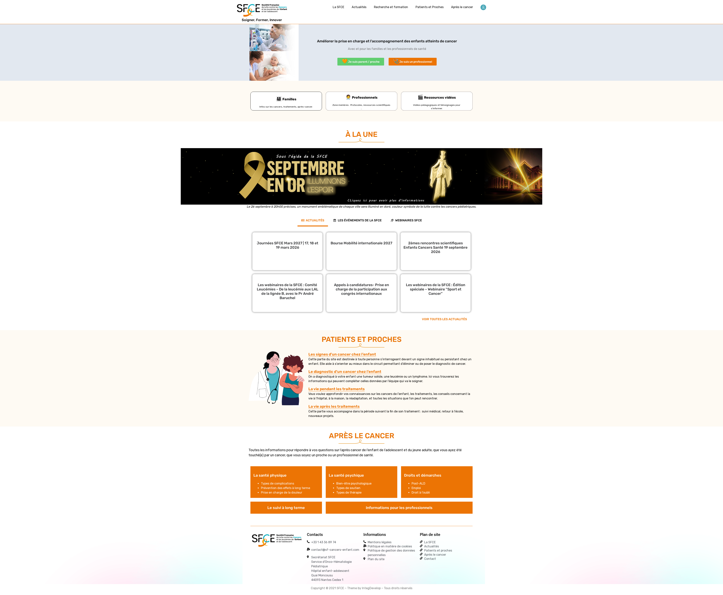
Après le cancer (462, 7)
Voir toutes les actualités (444, 319)
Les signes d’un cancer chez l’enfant (342, 354)
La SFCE (338, 7)
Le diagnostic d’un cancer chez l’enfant (344, 371)
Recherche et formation (391, 7)
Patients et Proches (430, 7)
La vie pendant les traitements (336, 389)
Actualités (359, 7)
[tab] (312, 220)
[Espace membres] (483, 7)
